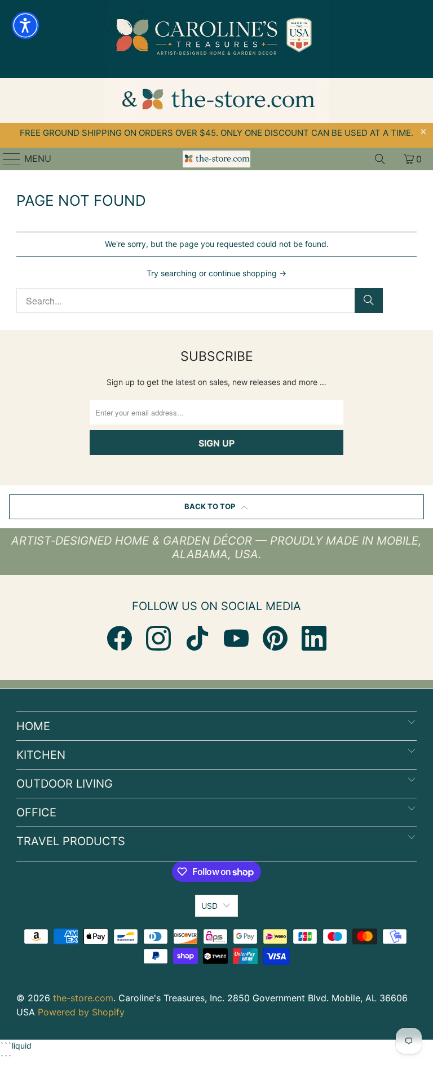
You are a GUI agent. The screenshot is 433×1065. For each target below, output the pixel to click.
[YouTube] (236, 638)
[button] (25, 25)
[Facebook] (119, 638)
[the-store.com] (216, 159)
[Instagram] (158, 638)
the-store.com (83, 998)
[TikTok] (197, 638)
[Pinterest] (275, 638)
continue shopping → (247, 273)
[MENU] (6, 159)
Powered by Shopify (81, 1012)
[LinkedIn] (314, 638)
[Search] (380, 159)
